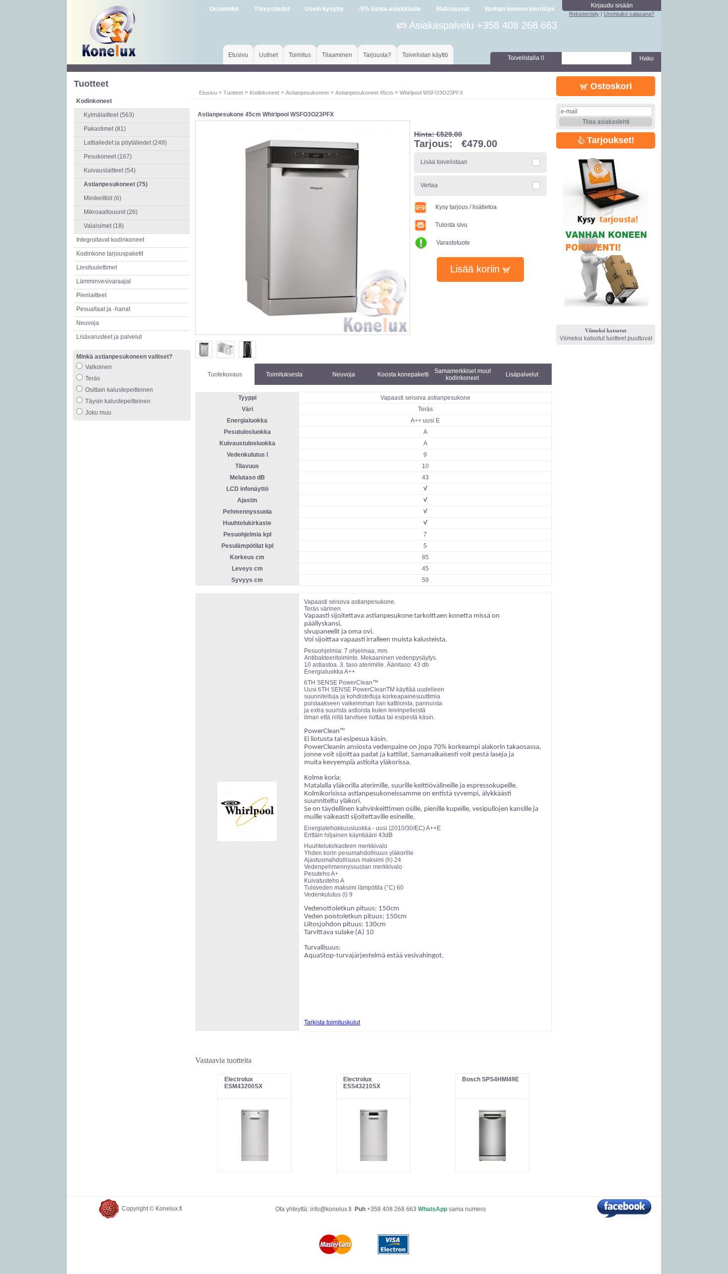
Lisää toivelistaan (444, 162)
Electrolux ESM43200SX (243, 1083)
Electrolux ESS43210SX (361, 1083)
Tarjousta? (377, 55)
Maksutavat (452, 8)
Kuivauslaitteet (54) (110, 170)
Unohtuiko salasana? (629, 14)
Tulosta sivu (451, 224)
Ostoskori (610, 86)
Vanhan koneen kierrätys (519, 8)
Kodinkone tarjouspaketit (109, 253)
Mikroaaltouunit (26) (111, 212)
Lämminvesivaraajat (103, 281)
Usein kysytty (324, 8)
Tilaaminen (337, 55)
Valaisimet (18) (104, 225)
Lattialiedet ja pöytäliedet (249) (125, 142)
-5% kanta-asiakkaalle (390, 8)
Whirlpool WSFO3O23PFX (431, 93)
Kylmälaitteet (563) (109, 114)
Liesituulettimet (96, 267)
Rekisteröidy (584, 14)
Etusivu (238, 55)
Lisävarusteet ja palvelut (109, 336)
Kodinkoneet (264, 93)
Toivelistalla (526, 57)
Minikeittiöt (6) (102, 198)
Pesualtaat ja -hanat (103, 309)
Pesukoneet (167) (108, 156)
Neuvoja (87, 322)
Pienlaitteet (91, 295)
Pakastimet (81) (105, 128)
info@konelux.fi (331, 1209)
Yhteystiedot (272, 8)
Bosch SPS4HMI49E (490, 1079)
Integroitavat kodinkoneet (110, 239)
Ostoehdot (224, 8)
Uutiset (268, 55)
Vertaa (429, 185)
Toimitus (300, 55)
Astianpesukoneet (308, 93)
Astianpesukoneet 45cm (364, 93)
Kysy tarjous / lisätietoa (466, 207)
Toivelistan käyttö (425, 55)
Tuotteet (233, 93)
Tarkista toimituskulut (332, 1022)
